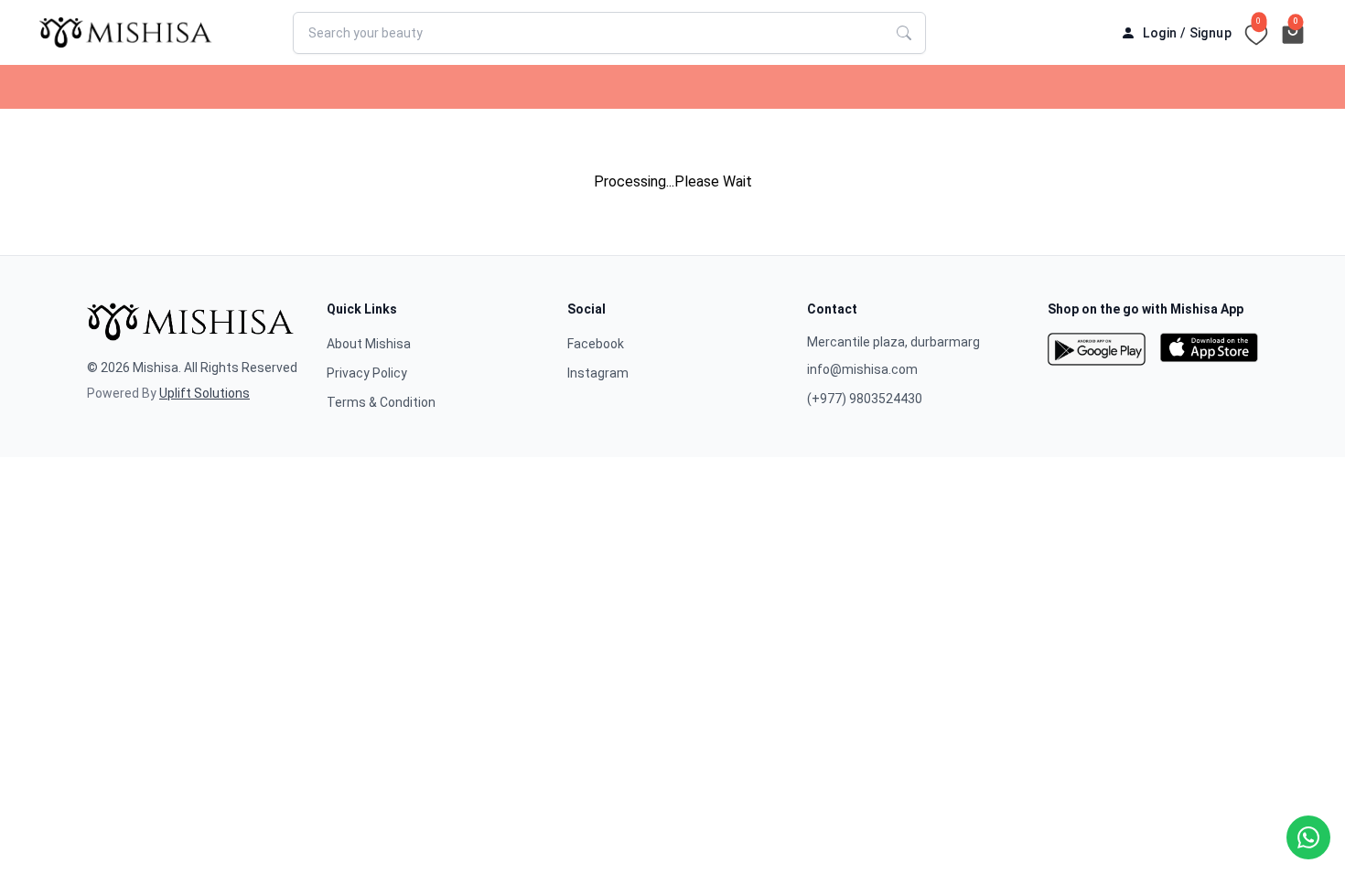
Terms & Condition (381, 402)
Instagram (598, 373)
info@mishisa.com (862, 369)
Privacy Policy (367, 373)
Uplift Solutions (204, 393)
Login (1160, 33)
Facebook (595, 343)
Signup (1210, 33)
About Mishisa (369, 343)
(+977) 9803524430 (864, 398)
